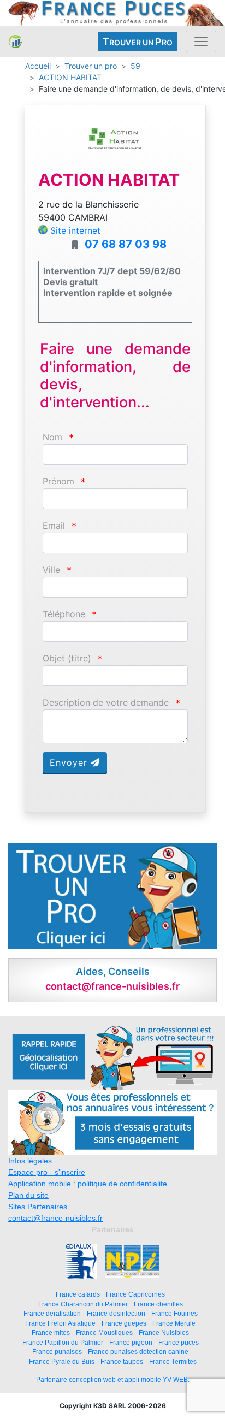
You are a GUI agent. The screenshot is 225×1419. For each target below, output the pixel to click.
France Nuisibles (164, 1332)
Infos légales (30, 1160)
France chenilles (158, 1304)
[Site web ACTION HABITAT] (115, 146)
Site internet (75, 230)
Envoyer (70, 762)
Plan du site (28, 1195)
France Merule (174, 1323)
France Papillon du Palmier (62, 1342)
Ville (51, 570)
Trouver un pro (90, 65)
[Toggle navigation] (201, 41)
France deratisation (52, 1313)
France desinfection (116, 1313)
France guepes (124, 1323)
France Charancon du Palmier (83, 1304)
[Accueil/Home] (15, 41)
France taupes (121, 1361)
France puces (178, 1342)
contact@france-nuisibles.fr (55, 1218)
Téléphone (64, 614)
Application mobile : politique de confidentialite (87, 1183)
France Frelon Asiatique (60, 1323)
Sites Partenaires (37, 1206)
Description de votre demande (106, 703)
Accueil (38, 65)
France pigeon (130, 1342)
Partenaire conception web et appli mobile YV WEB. (113, 1379)
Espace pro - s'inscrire (46, 1172)
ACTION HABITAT (70, 77)
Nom (52, 437)
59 (135, 65)
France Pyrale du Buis (61, 1361)
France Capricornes (135, 1294)
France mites (51, 1332)
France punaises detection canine (138, 1351)
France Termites (173, 1361)
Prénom (58, 481)
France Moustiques (104, 1332)
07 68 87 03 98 (126, 244)
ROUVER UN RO (138, 42)
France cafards (78, 1294)
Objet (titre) (67, 658)
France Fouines (174, 1313)
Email (54, 526)
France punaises (57, 1351)
